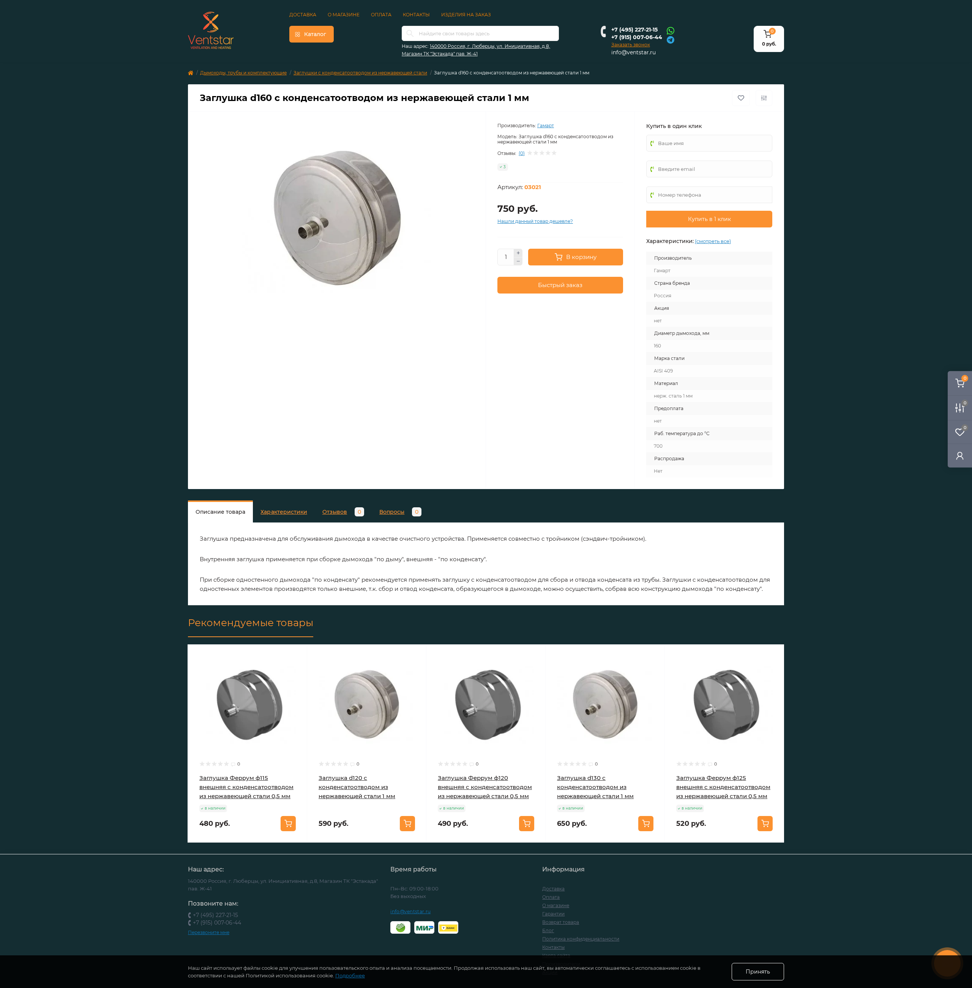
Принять (758, 971)
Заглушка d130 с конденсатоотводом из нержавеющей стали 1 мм (595, 787)
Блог (548, 930)
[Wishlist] (295, 670)
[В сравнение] (764, 98)
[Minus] (518, 261)
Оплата (381, 14)
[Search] (410, 33)
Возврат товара (560, 922)
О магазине (344, 14)
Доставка (302, 14)
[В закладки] (741, 98)
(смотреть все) (713, 241)
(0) (522, 153)
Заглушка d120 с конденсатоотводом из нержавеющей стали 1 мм (357, 787)
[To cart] (288, 823)
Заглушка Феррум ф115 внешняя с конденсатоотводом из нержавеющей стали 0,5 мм (246, 787)
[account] (960, 455)
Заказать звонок (630, 44)
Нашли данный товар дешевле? (535, 221)
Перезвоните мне (208, 932)
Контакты (416, 14)
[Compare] (295, 685)
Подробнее (350, 975)
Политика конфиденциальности (580, 939)
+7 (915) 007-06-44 (636, 37)
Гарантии (553, 914)
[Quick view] (295, 656)
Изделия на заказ (466, 14)
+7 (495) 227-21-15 (634, 29)
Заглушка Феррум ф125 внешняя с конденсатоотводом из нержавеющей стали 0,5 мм (723, 787)
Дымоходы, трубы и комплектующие (243, 73)
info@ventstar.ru (633, 52)
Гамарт (545, 125)
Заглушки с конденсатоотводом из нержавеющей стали (360, 73)
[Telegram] (670, 39)
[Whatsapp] (670, 30)
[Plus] (518, 253)
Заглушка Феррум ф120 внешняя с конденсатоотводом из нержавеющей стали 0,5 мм (485, 787)
